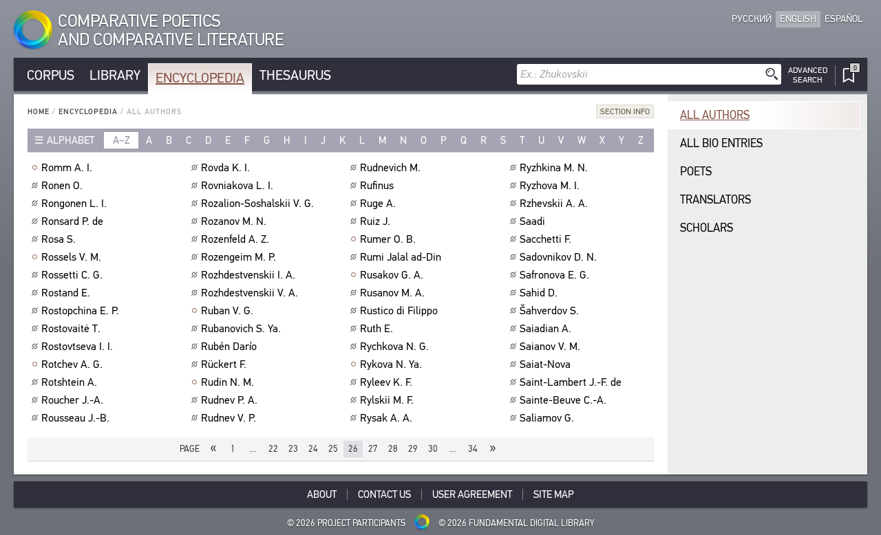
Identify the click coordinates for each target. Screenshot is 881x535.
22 (273, 449)
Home (39, 111)
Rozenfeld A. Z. (235, 239)
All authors (715, 115)
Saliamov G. (547, 418)
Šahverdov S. (549, 311)
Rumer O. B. (388, 239)
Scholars (706, 228)
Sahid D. (539, 293)
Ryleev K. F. (386, 382)
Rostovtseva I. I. (77, 346)
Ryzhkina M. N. (554, 168)
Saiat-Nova (545, 364)
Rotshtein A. (69, 382)
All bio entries (721, 143)
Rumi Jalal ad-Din (400, 257)
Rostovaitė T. (70, 329)
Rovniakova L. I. (237, 185)
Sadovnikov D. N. (558, 257)
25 (333, 449)
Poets (696, 171)
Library (114, 75)
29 (413, 449)
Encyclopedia (200, 78)
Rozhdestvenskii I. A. (248, 275)
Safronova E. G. (554, 275)
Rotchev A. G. (72, 364)
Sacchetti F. (545, 239)
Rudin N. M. (227, 382)
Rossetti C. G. (72, 275)
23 (293, 449)
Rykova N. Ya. (391, 364)
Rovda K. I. (225, 168)
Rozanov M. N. (233, 221)
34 (473, 449)
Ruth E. (376, 329)
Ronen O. (62, 185)
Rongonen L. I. (74, 203)
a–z (121, 140)
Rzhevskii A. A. (554, 203)
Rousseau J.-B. (75, 418)
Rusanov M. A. (392, 293)
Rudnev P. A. (229, 400)
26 (353, 449)
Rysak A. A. (386, 418)
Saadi (532, 221)
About (322, 494)
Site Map (553, 494)
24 (313, 449)
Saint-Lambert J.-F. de (571, 382)
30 (433, 449)
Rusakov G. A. (391, 275)
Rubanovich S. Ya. (241, 329)
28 (393, 449)
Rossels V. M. (71, 257)
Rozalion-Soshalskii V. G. (257, 203)
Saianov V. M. (550, 346)
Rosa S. (58, 239)
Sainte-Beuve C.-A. (563, 400)
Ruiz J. (375, 221)
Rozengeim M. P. (238, 257)
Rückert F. (223, 364)
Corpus (50, 75)
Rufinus (377, 185)
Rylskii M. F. (387, 400)
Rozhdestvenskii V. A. (249, 293)
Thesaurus (295, 75)
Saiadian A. (545, 329)
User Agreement (472, 494)
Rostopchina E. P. (80, 311)
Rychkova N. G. (394, 346)
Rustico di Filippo (399, 311)
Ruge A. (378, 203)
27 (373, 449)
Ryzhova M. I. (550, 185)
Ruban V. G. (227, 311)
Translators (715, 200)
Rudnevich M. (390, 168)
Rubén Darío (229, 346)
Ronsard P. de (72, 221)
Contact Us (384, 494)
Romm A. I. (66, 168)
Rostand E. (65, 293)
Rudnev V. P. (228, 418)
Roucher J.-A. (72, 400)
